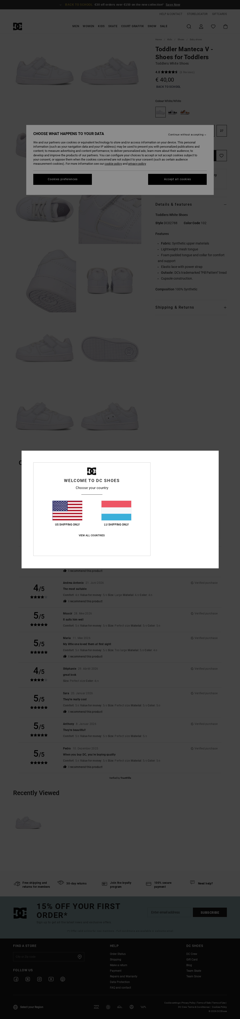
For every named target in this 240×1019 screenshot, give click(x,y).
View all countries (92, 535)
